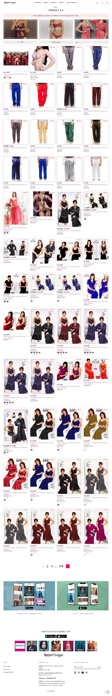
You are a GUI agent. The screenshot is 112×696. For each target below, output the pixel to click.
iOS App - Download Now (82, 613)
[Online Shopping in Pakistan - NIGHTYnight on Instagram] (75, 673)
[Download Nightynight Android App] (50, 637)
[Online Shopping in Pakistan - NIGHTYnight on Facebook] (79, 673)
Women (38, 2)
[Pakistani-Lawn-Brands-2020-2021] (92, 651)
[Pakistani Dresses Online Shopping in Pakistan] (80, 651)
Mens (61, 2)
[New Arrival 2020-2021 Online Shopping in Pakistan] (20, 651)
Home (55, 7)
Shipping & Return (8, 672)
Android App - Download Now (29, 613)
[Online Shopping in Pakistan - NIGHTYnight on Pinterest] (86, 673)
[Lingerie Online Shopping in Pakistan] (68, 651)
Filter (21, 42)
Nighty (53, 2)
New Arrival (72, 2)
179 (61, 566)
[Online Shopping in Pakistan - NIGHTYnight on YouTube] (83, 673)
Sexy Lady (33, 76)
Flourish (6, 76)
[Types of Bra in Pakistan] (55, 651)
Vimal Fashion (35, 268)
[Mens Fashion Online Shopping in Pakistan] (32, 651)
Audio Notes (7, 666)
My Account (7, 669)
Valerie (59, 76)
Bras (46, 2)
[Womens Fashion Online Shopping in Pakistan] (44, 651)
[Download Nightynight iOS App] (61, 637)
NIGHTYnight (8, 229)
